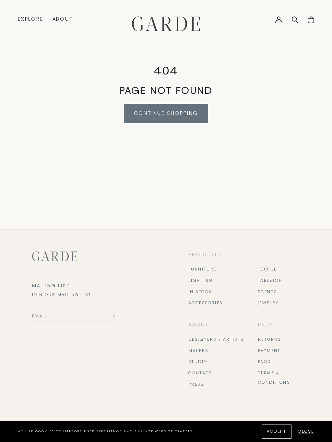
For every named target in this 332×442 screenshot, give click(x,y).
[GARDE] (166, 24)
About (63, 19)
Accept (276, 432)
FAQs (264, 362)
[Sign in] (278, 22)
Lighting (200, 281)
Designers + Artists (216, 340)
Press (196, 385)
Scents (267, 292)
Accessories (205, 303)
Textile (267, 269)
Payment (269, 351)
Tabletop (270, 281)
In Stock (200, 292)
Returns (269, 340)
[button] (311, 22)
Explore (30, 19)
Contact (200, 373)
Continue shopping (166, 113)
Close (306, 432)
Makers (198, 351)
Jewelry (268, 303)
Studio (197, 362)
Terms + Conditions (274, 378)
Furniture (202, 269)
